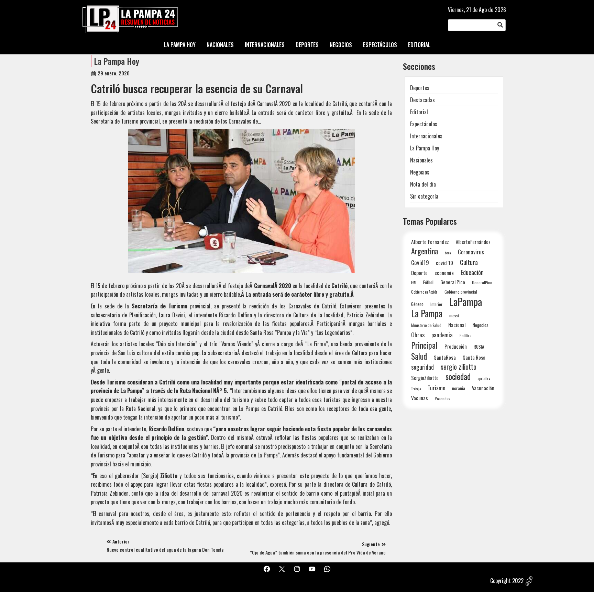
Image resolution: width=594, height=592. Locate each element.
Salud (419, 356)
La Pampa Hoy (116, 61)
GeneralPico (482, 282)
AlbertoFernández (473, 241)
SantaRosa (445, 357)
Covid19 (420, 262)
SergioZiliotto (425, 377)
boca (448, 252)
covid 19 (444, 262)
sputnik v (483, 378)
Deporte (419, 272)
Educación (472, 272)
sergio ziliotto (458, 367)
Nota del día (423, 184)
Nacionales (421, 160)
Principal (424, 345)
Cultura (469, 262)
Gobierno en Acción (424, 292)
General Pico (452, 282)
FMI (413, 282)
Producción (455, 346)
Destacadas (422, 100)
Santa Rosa (474, 357)
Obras (418, 335)
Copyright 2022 (507, 581)
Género (417, 303)
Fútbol (428, 282)
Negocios (419, 172)
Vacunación (483, 388)
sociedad (458, 376)
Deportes (419, 88)
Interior (436, 304)
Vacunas (419, 398)
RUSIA (479, 346)
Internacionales (426, 136)
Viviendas (442, 398)
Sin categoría (424, 196)
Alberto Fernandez (430, 242)
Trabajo (416, 388)
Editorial (419, 112)
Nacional (457, 324)
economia (444, 272)
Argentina (424, 251)
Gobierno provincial (460, 292)
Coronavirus (471, 252)
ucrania (458, 388)
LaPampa (465, 301)
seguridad (422, 367)
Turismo (436, 388)
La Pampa (426, 313)
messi (454, 315)
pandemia (442, 335)
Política (466, 335)
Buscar (500, 25)
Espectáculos (423, 124)
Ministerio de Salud (426, 325)
